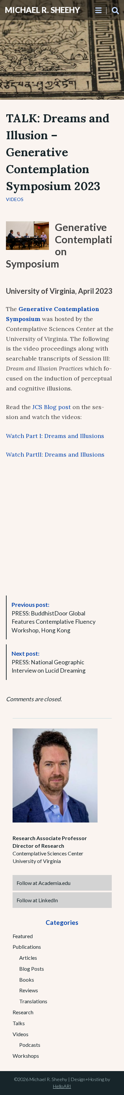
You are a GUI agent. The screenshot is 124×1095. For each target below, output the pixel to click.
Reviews (28, 990)
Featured (23, 936)
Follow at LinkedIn (37, 900)
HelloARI (62, 1086)
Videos (14, 199)
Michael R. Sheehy (42, 10)
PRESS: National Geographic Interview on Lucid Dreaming (49, 662)
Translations (33, 1001)
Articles (28, 957)
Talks (19, 1023)
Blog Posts (31, 968)
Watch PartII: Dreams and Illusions (55, 454)
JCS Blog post (51, 407)
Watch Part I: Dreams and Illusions (55, 436)
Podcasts (29, 1044)
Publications (27, 946)
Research (23, 1012)
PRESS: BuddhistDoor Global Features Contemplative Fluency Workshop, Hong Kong (54, 617)
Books (26, 979)
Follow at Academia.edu (43, 883)
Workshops (26, 1055)
